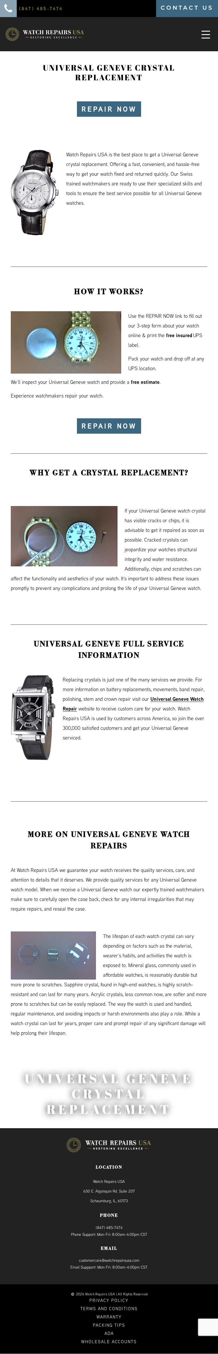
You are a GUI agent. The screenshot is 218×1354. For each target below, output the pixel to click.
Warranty (109, 1317)
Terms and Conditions (109, 1309)
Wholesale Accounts (109, 1342)
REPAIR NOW (109, 109)
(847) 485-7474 (109, 1227)
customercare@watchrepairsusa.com (109, 1260)
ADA (109, 1333)
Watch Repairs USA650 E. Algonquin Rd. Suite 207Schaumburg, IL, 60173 (109, 1191)
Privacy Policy (109, 1300)
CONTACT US (187, 7)
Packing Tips (109, 1325)
